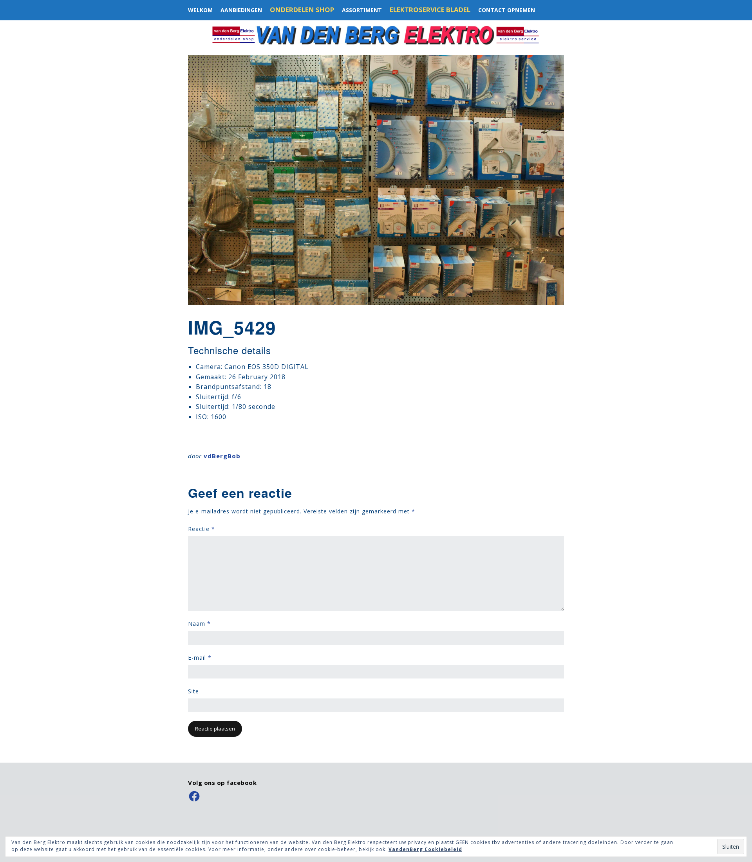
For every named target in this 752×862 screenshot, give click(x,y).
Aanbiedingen (241, 10)
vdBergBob (222, 456)
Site (193, 691)
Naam (199, 623)
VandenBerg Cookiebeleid (425, 849)
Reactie (201, 529)
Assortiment (362, 10)
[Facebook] (194, 796)
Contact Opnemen (506, 10)
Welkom (200, 10)
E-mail (200, 657)
